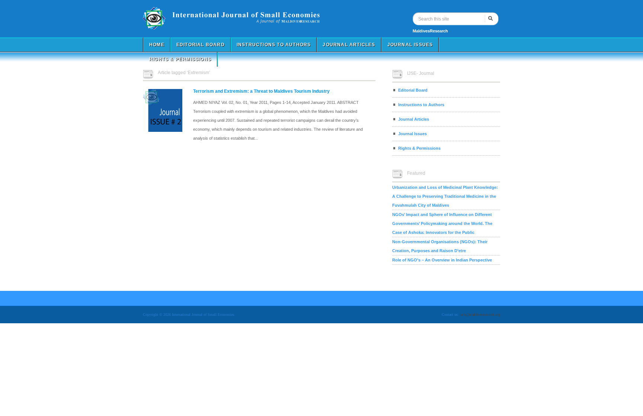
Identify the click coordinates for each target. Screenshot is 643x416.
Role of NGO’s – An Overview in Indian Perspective (442, 260)
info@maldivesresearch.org (480, 314)
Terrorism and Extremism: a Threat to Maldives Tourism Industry (261, 91)
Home (156, 44)
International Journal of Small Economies (243, 18)
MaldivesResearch (430, 31)
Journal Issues (410, 44)
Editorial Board (200, 44)
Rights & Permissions (180, 59)
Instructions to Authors (274, 44)
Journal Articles (349, 44)
